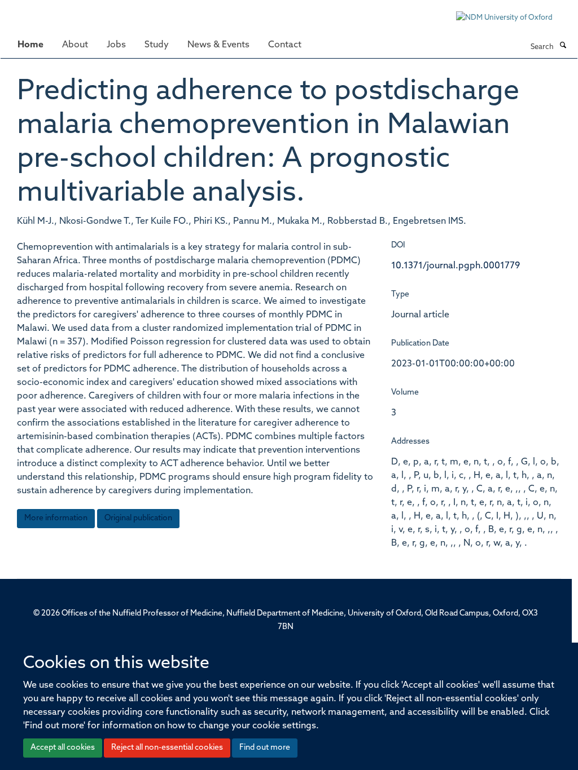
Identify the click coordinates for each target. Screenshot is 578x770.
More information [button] (55, 518)
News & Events (218, 45)
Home (30, 45)
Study (156, 45)
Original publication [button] (138, 518)
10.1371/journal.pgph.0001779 (455, 266)
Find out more (264, 748)
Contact (284, 45)
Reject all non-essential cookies (167, 748)
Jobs (116, 45)
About (75, 45)
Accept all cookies (62, 748)
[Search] (563, 46)
